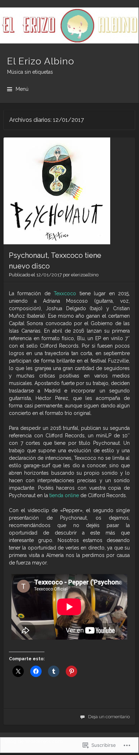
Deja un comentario (109, 716)
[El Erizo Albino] (69, 25)
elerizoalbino (84, 274)
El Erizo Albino (40, 61)
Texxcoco (66, 293)
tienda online (64, 495)
